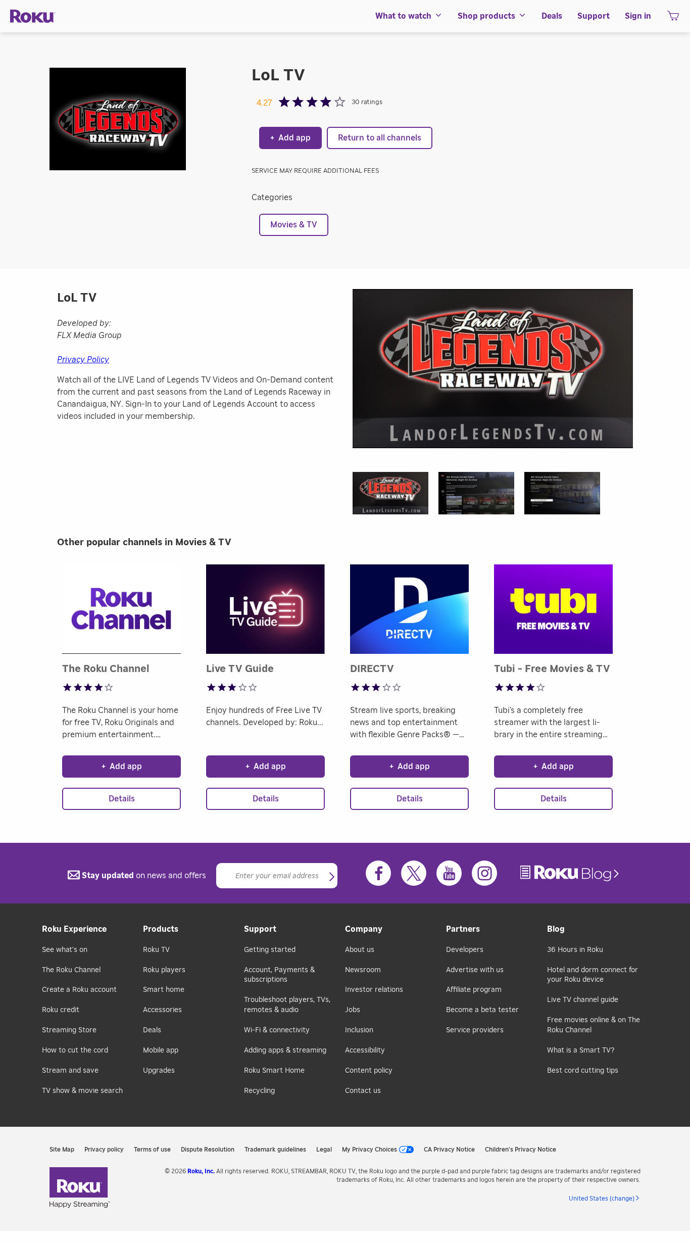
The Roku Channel (71, 970)
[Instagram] (484, 873)
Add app (290, 138)
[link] (570, 873)
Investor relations (374, 989)
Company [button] (363, 929)
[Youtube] (449, 873)
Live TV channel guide (582, 999)
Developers (464, 949)
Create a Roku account (79, 989)
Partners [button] (463, 929)
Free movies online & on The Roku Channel (593, 1025)
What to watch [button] (403, 16)
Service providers (475, 1030)
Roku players (164, 970)
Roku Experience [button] (74, 929)
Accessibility (365, 1050)
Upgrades (159, 1070)
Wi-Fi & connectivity (277, 1030)
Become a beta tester (482, 1010)
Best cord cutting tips (582, 1070)
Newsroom (363, 970)
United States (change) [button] (601, 1199)
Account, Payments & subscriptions (279, 975)
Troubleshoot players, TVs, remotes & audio (287, 1005)
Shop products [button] (486, 16)
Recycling (259, 1090)
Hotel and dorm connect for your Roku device (592, 975)
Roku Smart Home (274, 1070)
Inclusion (359, 1030)
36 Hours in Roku (575, 949)
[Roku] (33, 16)
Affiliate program (474, 989)
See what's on (64, 949)
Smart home (163, 989)
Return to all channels (379, 138)
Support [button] (593, 16)
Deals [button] (551, 16)
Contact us (363, 1090)
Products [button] (160, 929)
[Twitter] (413, 873)
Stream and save (70, 1070)
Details (122, 799)
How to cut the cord (75, 1050)
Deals (152, 1030)
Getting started (269, 949)
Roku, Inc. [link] (201, 1171)
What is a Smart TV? (580, 1050)
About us (359, 949)
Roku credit (60, 1010)
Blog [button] (556, 929)
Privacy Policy (83, 360)
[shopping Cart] (673, 19)
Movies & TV (293, 225)
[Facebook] (378, 873)
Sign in (638, 16)
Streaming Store (69, 1030)
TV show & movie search (82, 1090)
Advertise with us (475, 970)
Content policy (368, 1070)
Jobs (352, 1010)
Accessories (162, 1010)
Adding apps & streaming (285, 1050)
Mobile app (160, 1050)
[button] (395, 496)
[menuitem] (409, 16)
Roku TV (156, 949)
